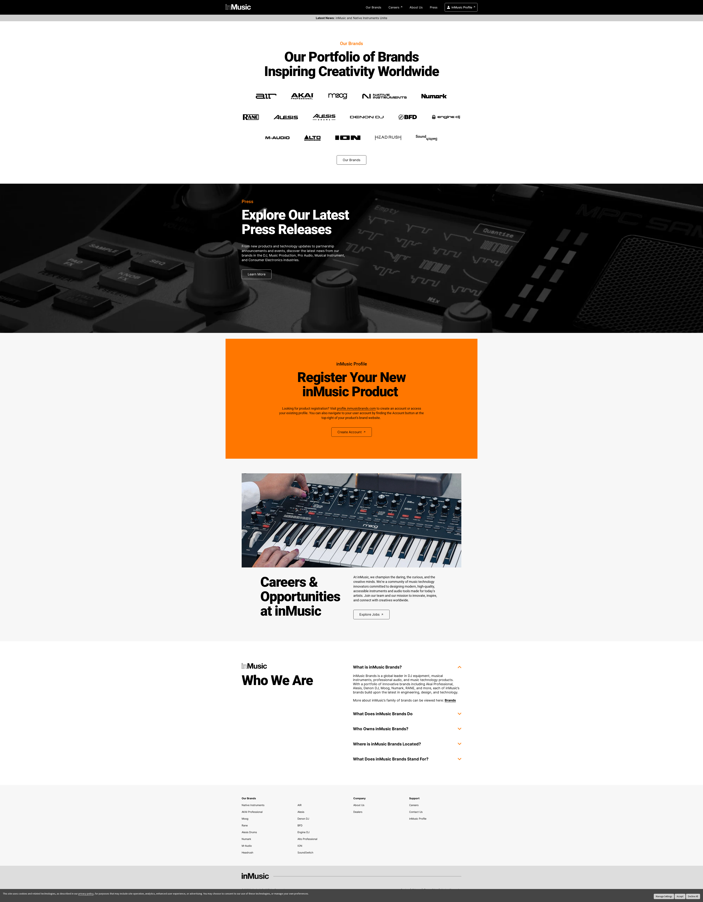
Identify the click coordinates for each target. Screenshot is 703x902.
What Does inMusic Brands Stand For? (390, 759)
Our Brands (373, 7)
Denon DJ (303, 818)
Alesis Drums (249, 832)
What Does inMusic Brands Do (383, 713)
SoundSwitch (305, 852)
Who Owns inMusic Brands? (380, 728)
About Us (416, 7)
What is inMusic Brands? (377, 667)
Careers (393, 7)
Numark (246, 838)
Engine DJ (303, 832)
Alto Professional (307, 838)
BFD (299, 825)
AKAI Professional (252, 811)
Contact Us (416, 811)
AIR (299, 805)
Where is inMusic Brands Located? (387, 744)
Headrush (247, 852)
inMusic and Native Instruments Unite (351, 18)
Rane (245, 825)
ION (299, 845)
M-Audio (247, 845)
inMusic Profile (461, 7)
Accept (680, 896)
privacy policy (86, 893)
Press (433, 7)
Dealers (357, 811)
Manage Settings (664, 896)
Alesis (300, 811)
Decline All (693, 896)
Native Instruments (253, 805)
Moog (245, 818)
